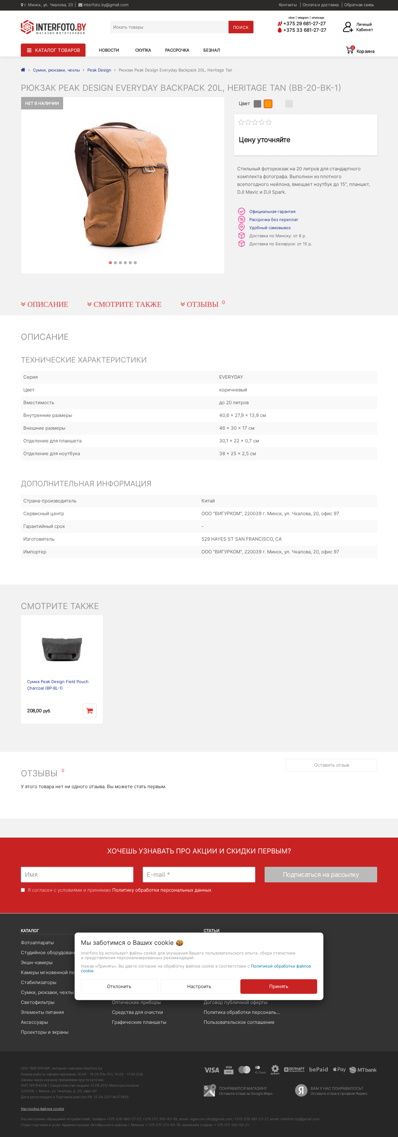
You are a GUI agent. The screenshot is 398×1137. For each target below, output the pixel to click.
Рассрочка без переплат (273, 219)
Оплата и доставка (321, 4)
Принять (278, 986)
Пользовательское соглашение (239, 1022)
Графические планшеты (139, 1022)
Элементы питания (42, 1012)
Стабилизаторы (38, 982)
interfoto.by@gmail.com (105, 4)
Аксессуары (34, 1022)
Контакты (288, 4)
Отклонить (119, 986)
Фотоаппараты (37, 942)
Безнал (211, 50)
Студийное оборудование (50, 952)
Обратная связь (359, 4)
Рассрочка (177, 50)
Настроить (199, 986)
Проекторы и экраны (44, 1032)
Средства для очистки (137, 1012)
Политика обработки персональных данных (244, 1012)
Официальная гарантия (272, 211)
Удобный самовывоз (269, 227)
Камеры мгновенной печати (53, 972)
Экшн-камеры (37, 962)
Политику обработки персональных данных (161, 890)
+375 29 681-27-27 (304, 23)
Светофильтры (37, 1002)
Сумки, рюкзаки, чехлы (47, 992)
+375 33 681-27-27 (304, 30)
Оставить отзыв (331, 765)
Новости (109, 50)
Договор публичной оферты (235, 1002)
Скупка (143, 50)
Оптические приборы (136, 1002)
